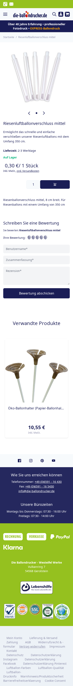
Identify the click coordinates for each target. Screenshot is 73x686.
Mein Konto (14, 638)
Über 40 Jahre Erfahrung (25, 24)
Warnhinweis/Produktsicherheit (41, 676)
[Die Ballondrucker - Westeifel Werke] (30, 14)
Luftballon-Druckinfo (12, 674)
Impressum (57, 646)
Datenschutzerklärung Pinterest (45, 663)
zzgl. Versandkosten (28, 171)
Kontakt (11, 651)
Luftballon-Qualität (51, 668)
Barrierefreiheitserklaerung (22, 681)
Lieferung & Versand (43, 638)
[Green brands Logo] (62, 611)
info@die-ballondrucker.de (36, 491)
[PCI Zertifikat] (22, 609)
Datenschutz (15, 655)
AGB (28, 642)
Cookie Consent (56, 681)
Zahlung (12, 642)
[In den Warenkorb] (55, 184)
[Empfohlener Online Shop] (47, 611)
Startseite (8, 37)
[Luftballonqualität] (9, 611)
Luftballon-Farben (18, 668)
